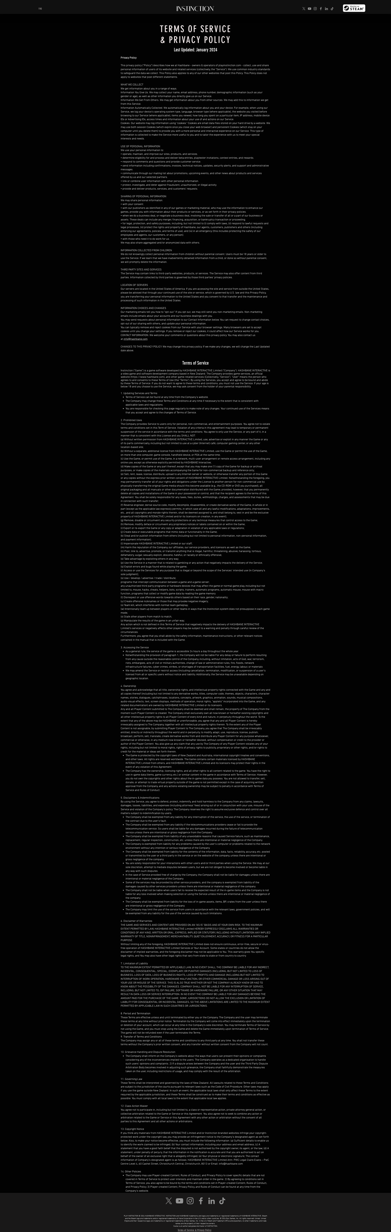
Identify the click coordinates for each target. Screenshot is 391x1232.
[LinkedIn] (326, 9)
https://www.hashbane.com (147, 377)
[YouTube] (309, 9)
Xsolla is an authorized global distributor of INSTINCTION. (195, 1226)
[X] (304, 9)
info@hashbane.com (136, 339)
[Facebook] (321, 9)
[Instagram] (315, 9)
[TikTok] (332, 9)
